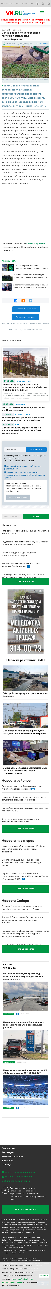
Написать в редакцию (25, 1209)
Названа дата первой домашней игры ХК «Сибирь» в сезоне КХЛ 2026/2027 (25, 1071)
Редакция (8, 1152)
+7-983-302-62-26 (17, 1253)
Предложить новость (25, 317)
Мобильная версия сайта (16, 1180)
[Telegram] (30, 300)
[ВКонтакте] (15, 300)
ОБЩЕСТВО (20, 404)
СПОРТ (8, 1108)
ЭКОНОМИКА (8, 1062)
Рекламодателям (12, 1156)
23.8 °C (16, 4)
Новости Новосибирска (27, 309)
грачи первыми (35, 243)
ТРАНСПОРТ (8, 1014)
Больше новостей (25, 582)
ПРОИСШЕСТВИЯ (24, 381)
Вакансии (8, 1160)
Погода (6, 1164)
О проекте (8, 1148)
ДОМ (17, 424)
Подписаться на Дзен (18, 497)
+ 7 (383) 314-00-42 (24, 1245)
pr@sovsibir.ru (39, 1250)
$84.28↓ (24, 4)
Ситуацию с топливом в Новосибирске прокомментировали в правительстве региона (23, 1025)
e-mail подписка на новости (20, 1172)
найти (36, 516)
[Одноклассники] (23, 300)
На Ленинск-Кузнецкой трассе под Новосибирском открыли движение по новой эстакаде (23, 976)
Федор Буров (26, 43)
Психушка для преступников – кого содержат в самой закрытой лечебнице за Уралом (24, 475)
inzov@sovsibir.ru (16, 1248)
